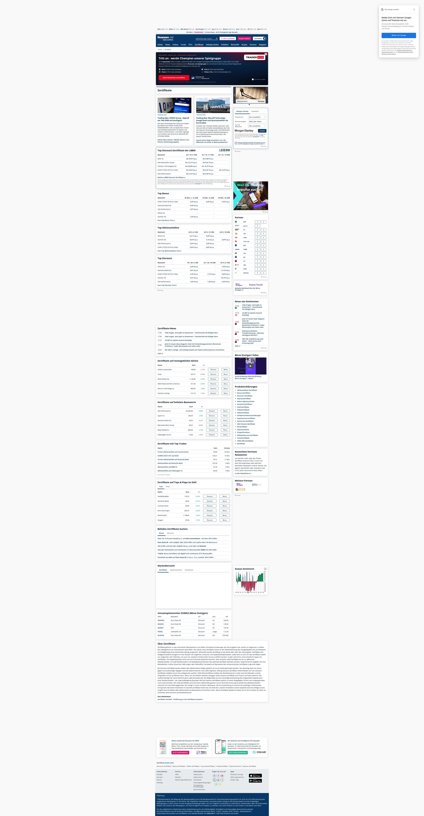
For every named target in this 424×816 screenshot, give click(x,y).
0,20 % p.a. (210, 202)
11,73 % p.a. (225, 270)
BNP (244, 222)
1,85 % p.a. (194, 282)
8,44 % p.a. (194, 240)
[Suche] (217, 38)
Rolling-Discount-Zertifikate (247, 435)
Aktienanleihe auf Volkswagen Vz (170, 471)
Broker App (234, 780)
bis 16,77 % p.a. (208, 166)
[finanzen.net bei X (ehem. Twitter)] (214, 780)
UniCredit (246, 242)
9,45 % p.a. (194, 205)
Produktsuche (239, 117)
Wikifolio (246, 273)
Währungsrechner (237, 777)
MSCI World (184, 29)
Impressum (198, 774)
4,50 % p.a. (194, 247)
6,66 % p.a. (226, 274)
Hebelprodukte (212, 45)
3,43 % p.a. (210, 243)
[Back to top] (263, 813)
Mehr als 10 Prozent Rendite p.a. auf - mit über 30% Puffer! (187, 538)
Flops (168, 486)
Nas (213, 29)
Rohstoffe (235, 45)
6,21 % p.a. (194, 236)
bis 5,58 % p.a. (208, 174)
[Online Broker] (165, 39)
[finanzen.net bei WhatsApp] (216, 784)
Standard (254, 111)
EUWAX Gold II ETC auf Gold (168, 456)
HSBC (245, 238)
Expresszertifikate (244, 399)
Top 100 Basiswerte (238, 125)
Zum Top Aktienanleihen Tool (169, 251)
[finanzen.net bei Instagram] (214, 776)
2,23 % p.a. (194, 274)
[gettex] (237, 226)
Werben (178, 777)
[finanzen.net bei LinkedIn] (218, 780)
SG (244, 261)
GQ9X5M (161, 620)
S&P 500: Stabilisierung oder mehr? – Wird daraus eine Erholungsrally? (252, 341)
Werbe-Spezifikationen (183, 780)
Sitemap (160, 783)
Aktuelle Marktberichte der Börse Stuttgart (247, 289)
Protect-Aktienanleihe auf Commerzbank (173, 452)
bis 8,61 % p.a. (208, 162)
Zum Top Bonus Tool (166, 220)
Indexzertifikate (243, 413)
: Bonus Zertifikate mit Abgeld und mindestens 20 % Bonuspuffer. (185, 554)
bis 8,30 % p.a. (191, 159)
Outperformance (243, 432)
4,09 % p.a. (226, 240)
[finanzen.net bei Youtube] (222, 776)
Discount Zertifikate (164, 766)
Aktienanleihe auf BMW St (167, 467)
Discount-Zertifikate (244, 396)
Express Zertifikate (249, 766)
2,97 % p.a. (194, 209)
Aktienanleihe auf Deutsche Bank (170, 463)
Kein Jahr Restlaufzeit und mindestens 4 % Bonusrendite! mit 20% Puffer (187, 550)
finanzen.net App (236, 774)
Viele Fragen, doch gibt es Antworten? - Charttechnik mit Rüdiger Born (191, 333)
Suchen (262, 131)
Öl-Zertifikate (242, 427)
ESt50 (170, 29)
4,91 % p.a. (194, 278)
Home (160, 49)
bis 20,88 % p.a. (191, 166)
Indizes (175, 45)
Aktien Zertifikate (193, 766)
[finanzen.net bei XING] (222, 780)
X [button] (265, 54)
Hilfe (177, 774)
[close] (414, 9)
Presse (159, 780)
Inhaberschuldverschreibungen (249, 415)
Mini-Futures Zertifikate (246, 424)
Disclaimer (197, 780)
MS (244, 257)
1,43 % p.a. (211, 282)
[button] (228, 38)
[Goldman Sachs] (237, 230)
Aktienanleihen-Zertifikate (247, 390)
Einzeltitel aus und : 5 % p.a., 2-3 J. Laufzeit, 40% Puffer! (186, 557)
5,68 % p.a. (210, 236)
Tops (161, 486)
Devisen (253, 45)
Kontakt (159, 774)
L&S (244, 253)
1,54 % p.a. (194, 217)
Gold (258, 29)
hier (262, 135)
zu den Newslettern (242, 473)
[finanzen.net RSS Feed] (220, 784)
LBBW (245, 249)
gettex (245, 226)
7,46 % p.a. (226, 266)
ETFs (190, 45)
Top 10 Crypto (200, 29)
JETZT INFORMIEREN (180, 752)
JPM (244, 245)
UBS (244, 265)
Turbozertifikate (243, 438)
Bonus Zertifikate (179, 766)
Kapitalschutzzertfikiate (246, 418)
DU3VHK (161, 635)
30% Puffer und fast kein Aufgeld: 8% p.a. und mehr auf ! (182, 546)
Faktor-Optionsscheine (245, 401)
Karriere (160, 777)
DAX (158, 29)
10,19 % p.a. (225, 278)
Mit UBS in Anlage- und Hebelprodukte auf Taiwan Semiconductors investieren (194, 350)
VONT (245, 269)
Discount (213, 369)
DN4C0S (161, 624)
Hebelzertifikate (243, 410)
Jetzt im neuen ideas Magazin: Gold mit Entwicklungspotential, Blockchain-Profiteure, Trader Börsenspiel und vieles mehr (193, 345)
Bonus (226, 369)
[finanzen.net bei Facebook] (218, 776)
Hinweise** (198, 184)
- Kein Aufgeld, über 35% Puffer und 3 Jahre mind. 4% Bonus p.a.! (187, 542)
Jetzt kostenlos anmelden (174, 77)
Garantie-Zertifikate (244, 404)
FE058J (160, 632)
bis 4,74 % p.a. (224, 170)
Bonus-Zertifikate (243, 393)
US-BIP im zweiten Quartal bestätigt (178, 340)
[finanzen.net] (165, 37)
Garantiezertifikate (208, 766)
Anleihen (224, 45)
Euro (237, 29)
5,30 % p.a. (226, 282)
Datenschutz (198, 777)
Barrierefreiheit (199, 790)
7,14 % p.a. (210, 240)
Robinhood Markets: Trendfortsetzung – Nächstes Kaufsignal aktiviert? (253, 333)
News (167, 45)
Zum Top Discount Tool (167, 285)
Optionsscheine (176, 570)
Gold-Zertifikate (243, 407)
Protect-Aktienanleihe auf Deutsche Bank (173, 459)
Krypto (244, 45)
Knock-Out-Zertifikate (245, 421)
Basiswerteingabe (240, 121)
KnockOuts (189, 570)
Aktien (160, 45)
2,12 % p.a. (211, 274)
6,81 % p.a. (194, 270)
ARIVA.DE (210, 813)
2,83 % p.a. (194, 266)
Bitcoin (225, 29)
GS (244, 230)
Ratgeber (263, 45)
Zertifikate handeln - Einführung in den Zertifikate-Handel (180, 699)
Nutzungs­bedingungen (202, 783)
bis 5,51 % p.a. (208, 170)
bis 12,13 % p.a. (191, 162)
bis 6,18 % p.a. (191, 174)
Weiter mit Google (399, 35)
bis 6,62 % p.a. (191, 170)
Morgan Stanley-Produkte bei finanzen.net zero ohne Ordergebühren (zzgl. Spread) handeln (251, 143)
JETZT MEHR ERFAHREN (237, 752)
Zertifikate (199, 45)
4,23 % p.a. (194, 202)
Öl (248, 29)
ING (244, 234)
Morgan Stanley (242, 111)
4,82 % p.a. (210, 247)
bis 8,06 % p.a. (208, 159)
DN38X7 (161, 628)
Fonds (183, 45)
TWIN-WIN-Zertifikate (245, 441)
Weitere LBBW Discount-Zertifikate (171, 177)
